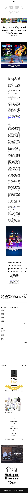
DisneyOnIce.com (12, 97)
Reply (25, 323)
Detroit (9, 295)
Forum (2, 310)
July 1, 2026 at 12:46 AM (12, 307)
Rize (2, 338)
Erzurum (3, 330)
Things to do (14, 421)
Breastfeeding (14, 428)
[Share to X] (21, 294)
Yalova (2, 339)
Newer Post (4, 365)
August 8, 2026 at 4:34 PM (12, 326)
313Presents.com (12, 96)
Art (14, 431)
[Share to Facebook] (19, 294)
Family (14, 420)
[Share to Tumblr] (24, 294)
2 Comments (4, 294)
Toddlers (14, 433)
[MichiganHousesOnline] (12, 485)
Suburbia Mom (10, 490)
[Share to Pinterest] (22, 294)
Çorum (2, 335)
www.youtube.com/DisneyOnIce (14, 284)
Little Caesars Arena (14, 296)
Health (14, 425)
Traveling (14, 435)
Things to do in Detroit (15, 297)
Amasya (2, 334)
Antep (2, 332)
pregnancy (14, 426)
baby (14, 430)
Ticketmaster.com (12, 101)
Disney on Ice (4, 296)
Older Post (24, 365)
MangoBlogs (21, 490)
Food (14, 423)
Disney (14, 295)
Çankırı (3, 331)
